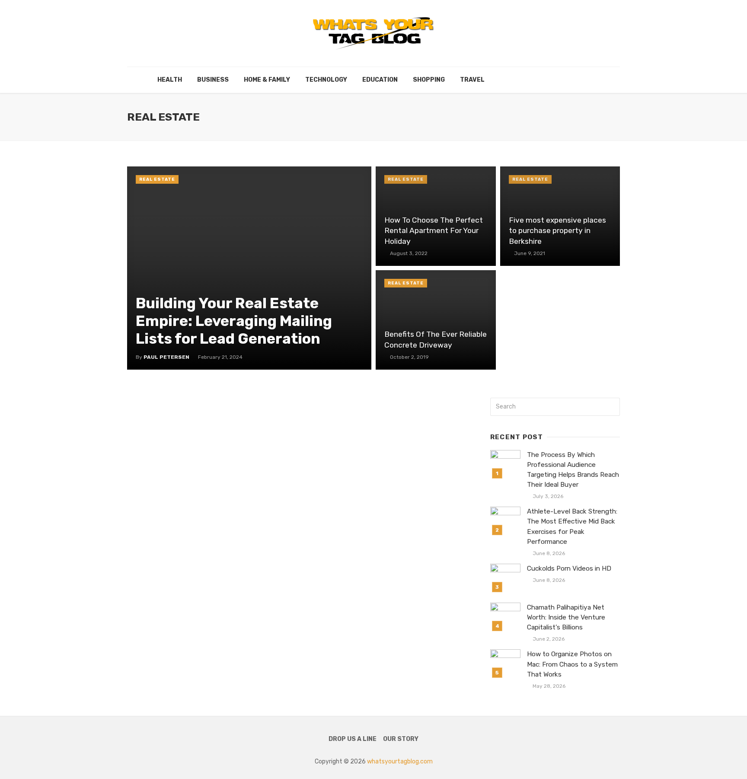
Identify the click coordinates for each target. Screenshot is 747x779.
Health (169, 79)
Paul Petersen (166, 357)
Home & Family (267, 79)
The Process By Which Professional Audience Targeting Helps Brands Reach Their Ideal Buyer (573, 469)
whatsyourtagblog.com (400, 761)
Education (380, 79)
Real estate (157, 179)
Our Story (400, 739)
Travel (472, 79)
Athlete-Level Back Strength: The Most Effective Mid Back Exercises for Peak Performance (572, 526)
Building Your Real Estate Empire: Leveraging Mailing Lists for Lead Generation (234, 321)
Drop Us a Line (353, 739)
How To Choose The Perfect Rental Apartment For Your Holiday (433, 231)
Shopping (429, 79)
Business (213, 79)
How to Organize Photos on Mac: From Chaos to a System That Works (572, 664)
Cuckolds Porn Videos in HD (569, 568)
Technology (326, 79)
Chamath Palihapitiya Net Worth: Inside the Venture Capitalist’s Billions (566, 617)
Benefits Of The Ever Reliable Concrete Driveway (435, 339)
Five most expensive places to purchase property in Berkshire (557, 231)
